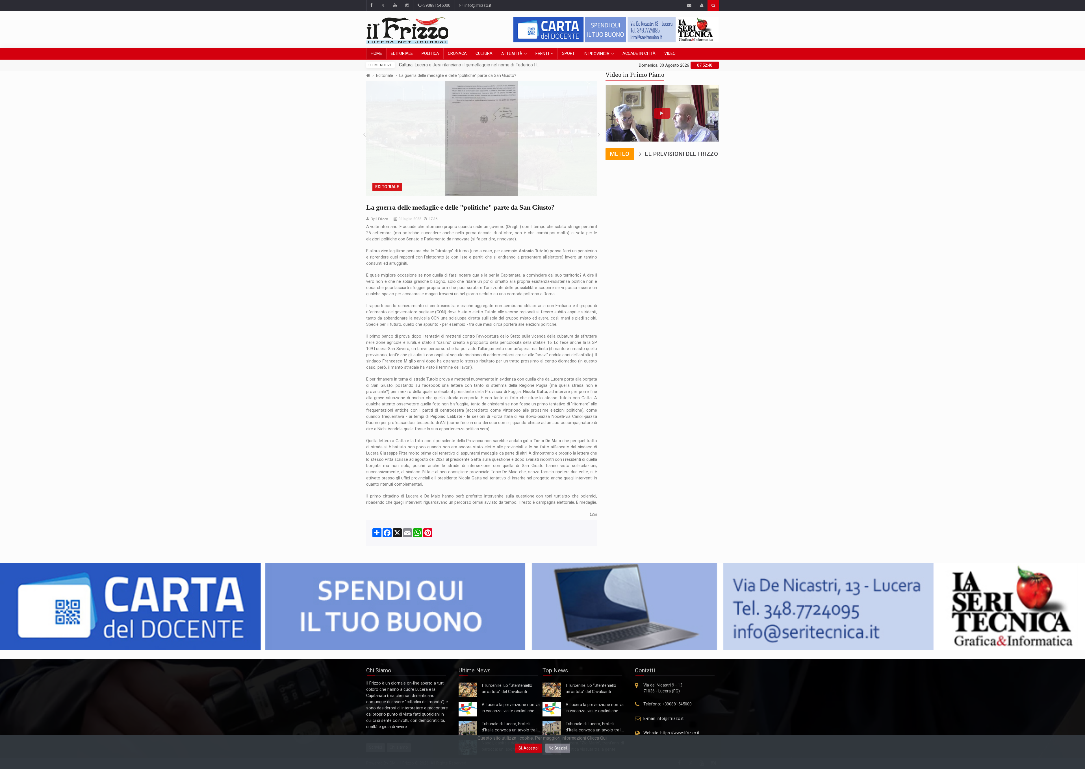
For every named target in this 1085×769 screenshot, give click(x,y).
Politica (430, 53)
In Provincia (596, 53)
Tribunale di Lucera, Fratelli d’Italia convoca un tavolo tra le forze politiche (511, 730)
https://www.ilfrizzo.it (679, 733)
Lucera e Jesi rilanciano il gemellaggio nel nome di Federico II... (476, 65)
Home (376, 53)
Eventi (542, 53)
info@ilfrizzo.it (477, 5)
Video (670, 53)
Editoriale (402, 53)
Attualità (511, 53)
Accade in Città (639, 53)
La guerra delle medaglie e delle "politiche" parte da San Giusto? (457, 75)
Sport (568, 53)
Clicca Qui (597, 738)
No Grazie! (558, 748)
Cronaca (457, 53)
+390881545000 (435, 5)
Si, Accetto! (528, 748)
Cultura (484, 53)
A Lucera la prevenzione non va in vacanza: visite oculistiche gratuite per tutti (511, 711)
